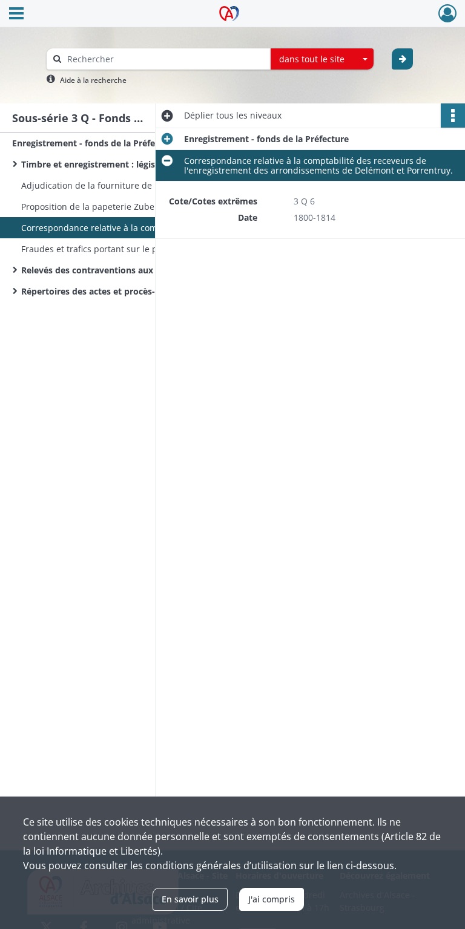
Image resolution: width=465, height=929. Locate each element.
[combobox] (322, 59)
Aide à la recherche (93, 80)
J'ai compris (271, 899)
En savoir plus (190, 899)
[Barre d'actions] (453, 115)
